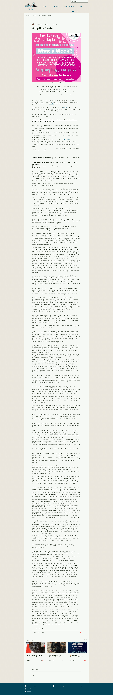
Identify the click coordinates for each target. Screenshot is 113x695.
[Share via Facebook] (33, 628)
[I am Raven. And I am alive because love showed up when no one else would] (56, 647)
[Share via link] (42, 628)
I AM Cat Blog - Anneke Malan (39, 15)
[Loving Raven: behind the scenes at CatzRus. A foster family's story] (35, 647)
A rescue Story (51, 15)
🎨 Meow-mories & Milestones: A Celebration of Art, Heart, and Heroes (77, 656)
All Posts (27, 15)
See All (85, 639)
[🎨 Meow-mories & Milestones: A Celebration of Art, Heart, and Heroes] (77, 647)
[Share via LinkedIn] (39, 628)
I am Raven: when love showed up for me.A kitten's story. (55, 656)
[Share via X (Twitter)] (36, 628)
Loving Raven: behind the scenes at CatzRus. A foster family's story (34, 656)
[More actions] (80, 24)
